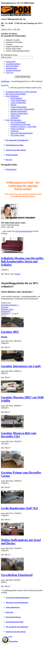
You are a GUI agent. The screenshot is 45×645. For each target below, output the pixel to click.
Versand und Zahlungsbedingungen (18, 597)
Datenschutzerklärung (13, 617)
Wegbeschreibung (12, 155)
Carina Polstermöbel (18, 103)
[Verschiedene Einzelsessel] (12, 570)
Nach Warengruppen (13, 120)
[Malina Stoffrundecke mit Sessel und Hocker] (12, 535)
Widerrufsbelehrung (13, 607)
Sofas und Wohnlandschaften (22, 133)
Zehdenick (15, 118)
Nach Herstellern (12, 66)
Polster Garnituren (17, 129)
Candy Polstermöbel (18, 100)
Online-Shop (10, 62)
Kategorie (4, 307)
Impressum (9, 612)
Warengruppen (11, 68)
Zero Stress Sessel (17, 135)
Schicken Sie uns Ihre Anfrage (16, 150)
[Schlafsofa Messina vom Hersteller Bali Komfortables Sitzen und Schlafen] (12, 253)
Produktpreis (6, 311)
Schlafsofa (14, 131)
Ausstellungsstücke (13, 64)
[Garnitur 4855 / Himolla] (12, 327)
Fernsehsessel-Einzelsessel (21, 124)
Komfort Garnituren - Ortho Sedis (23, 126)
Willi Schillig (15, 116)
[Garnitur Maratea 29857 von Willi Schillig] (12, 392)
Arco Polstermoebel (18, 122)
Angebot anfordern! (13, 70)
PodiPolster (5, 81)
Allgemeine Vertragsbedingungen (17, 602)
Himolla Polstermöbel (19, 111)
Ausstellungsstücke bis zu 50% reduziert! (21, 92)
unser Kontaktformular (23, 231)
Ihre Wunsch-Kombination (16, 94)
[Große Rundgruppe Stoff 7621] (12, 503)
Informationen (11, 169)
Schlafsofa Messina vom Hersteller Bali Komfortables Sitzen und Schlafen (22, 261)
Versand (17, 274)
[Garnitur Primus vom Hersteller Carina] (12, 467)
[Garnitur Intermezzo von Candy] (12, 361)
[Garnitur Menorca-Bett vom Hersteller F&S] (12, 428)
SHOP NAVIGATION (22, 77)
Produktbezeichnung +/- (10, 305)
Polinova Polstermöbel (19, 113)
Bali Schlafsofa (16, 98)
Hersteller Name (7, 309)
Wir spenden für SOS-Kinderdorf (17, 140)
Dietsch (13, 105)
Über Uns (9, 72)
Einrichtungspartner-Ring (14, 145)
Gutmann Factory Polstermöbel (22, 109)
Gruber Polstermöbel (18, 107)
